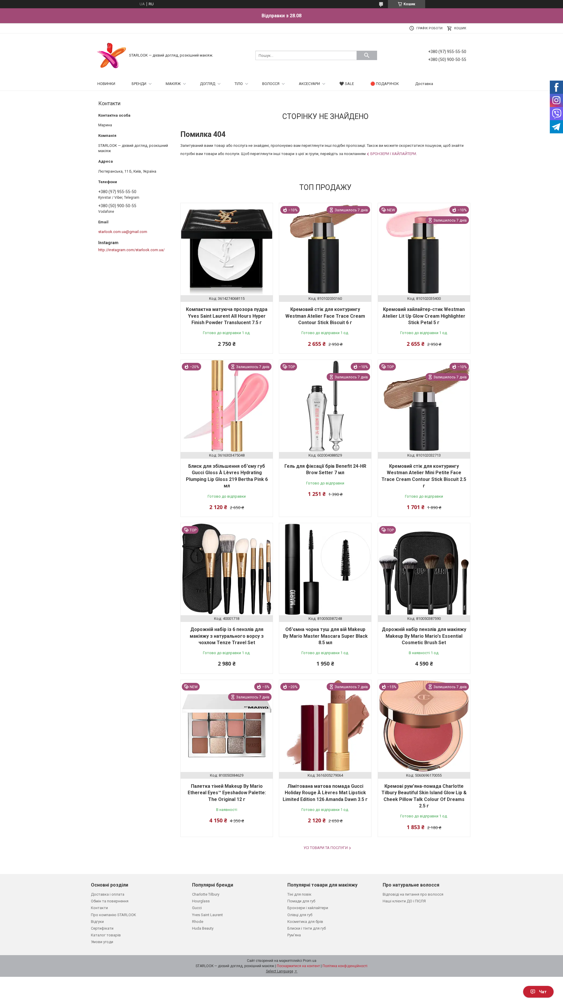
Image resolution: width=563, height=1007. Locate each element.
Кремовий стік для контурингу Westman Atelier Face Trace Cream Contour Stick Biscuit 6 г (325, 316)
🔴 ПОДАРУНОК (384, 83)
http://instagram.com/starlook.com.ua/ (131, 250)
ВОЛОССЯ (270, 83)
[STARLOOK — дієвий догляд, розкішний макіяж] (111, 55)
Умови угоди (102, 942)
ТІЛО (239, 83)
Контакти (99, 908)
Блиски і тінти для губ (306, 928)
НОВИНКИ (106, 83)
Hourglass (201, 901)
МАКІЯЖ (173, 83)
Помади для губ (301, 901)
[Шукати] (367, 55)
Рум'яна (294, 935)
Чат (543, 991)
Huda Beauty (202, 928)
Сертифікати (102, 928)
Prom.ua (309, 961)
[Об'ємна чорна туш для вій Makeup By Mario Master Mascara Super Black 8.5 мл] (325, 569)
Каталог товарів (106, 935)
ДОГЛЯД (207, 83)
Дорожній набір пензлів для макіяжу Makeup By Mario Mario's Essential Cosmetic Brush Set (424, 636)
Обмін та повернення (109, 901)
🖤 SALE (346, 83)
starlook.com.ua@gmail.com (122, 231)
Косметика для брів (305, 921)
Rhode (197, 921)
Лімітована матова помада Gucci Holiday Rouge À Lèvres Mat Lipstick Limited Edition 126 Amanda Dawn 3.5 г (325, 792)
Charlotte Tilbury (205, 894)
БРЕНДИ (139, 83)
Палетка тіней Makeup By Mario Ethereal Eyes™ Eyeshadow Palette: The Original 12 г (227, 792)
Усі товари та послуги (325, 848)
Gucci (197, 908)
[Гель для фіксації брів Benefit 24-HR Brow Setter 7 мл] (325, 406)
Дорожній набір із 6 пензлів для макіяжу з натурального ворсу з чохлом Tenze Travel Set (227, 636)
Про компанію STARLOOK (113, 915)
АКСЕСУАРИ (309, 83)
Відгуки (97, 921)
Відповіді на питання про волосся (413, 894)
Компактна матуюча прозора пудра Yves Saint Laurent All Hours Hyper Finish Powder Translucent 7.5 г (226, 316)
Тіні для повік (299, 894)
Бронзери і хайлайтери (393, 154)
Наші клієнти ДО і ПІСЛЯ (404, 901)
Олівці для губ (299, 915)
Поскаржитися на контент (298, 966)
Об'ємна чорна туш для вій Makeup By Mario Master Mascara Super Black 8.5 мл (325, 636)
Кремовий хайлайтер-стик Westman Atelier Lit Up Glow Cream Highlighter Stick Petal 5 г (423, 316)
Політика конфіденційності (345, 966)
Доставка (424, 83)
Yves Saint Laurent (207, 915)
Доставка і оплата (107, 894)
